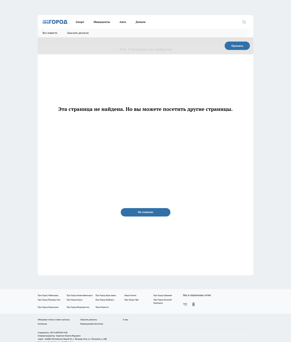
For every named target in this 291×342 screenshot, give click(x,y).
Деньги (141, 22)
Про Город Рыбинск (104, 299)
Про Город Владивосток (78, 307)
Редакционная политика (91, 323)
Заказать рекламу (78, 32)
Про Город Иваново (162, 295)
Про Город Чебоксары (48, 295)
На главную (145, 212)
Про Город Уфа (131, 299)
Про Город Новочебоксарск (80, 295)
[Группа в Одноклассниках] (193, 304)
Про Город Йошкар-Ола (49, 299)
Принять (237, 45)
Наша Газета (130, 295)
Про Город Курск (75, 299)
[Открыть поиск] (244, 22)
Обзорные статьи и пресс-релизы (54, 319)
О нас (125, 319)
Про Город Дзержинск (48, 307)
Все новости (50, 32)
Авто (122, 22)
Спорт (80, 22)
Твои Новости (102, 307)
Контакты (42, 323)
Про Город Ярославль (105, 295)
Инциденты (102, 22)
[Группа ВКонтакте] (185, 304)
